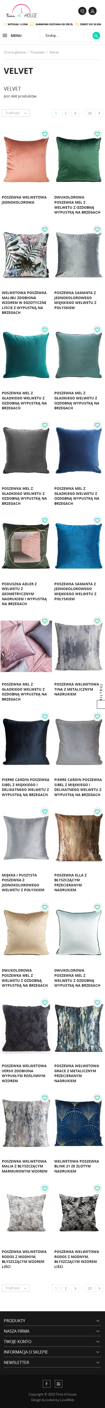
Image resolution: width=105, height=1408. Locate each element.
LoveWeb (67, 1400)
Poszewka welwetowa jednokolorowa (24, 200)
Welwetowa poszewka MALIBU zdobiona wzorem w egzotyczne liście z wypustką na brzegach (24, 302)
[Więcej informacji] (40, 218)
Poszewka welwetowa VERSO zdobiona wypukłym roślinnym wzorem (24, 1073)
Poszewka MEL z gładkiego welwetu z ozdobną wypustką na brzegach (24, 400)
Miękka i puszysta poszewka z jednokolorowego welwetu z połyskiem (23, 883)
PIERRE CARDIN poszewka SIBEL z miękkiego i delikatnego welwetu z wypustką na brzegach (25, 787)
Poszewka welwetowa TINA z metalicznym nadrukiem (76, 689)
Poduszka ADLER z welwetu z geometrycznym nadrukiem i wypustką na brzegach (24, 593)
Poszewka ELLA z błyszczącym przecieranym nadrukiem (70, 883)
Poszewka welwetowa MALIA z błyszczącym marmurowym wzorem (24, 1166)
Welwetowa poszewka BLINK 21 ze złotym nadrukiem (76, 1166)
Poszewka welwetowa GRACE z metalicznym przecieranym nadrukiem (76, 1073)
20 (89, 113)
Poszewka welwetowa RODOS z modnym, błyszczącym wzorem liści (24, 1259)
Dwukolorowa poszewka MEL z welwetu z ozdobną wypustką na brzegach (77, 205)
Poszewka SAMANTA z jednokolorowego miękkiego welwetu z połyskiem (75, 300)
